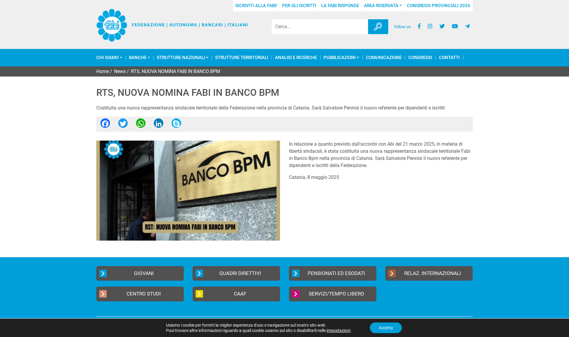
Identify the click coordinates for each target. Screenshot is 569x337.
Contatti (449, 57)
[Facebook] (105, 125)
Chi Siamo (107, 57)
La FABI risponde (340, 5)
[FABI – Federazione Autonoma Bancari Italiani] (172, 25)
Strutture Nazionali (181, 57)
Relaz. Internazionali (432, 273)
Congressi (420, 57)
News (120, 71)
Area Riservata (381, 5)
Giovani (144, 273)
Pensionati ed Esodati (336, 273)
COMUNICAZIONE (384, 57)
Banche (137, 57)
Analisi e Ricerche (296, 57)
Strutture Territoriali (241, 57)
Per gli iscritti (299, 5)
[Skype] (176, 125)
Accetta (386, 327)
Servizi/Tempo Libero (336, 294)
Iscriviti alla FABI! (256, 5)
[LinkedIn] (158, 125)
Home (102, 71)
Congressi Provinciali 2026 (438, 5)
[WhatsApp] (141, 125)
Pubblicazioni (340, 57)
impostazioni (338, 330)
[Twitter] (123, 125)
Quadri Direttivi (240, 273)
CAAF (240, 294)
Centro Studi (144, 294)
